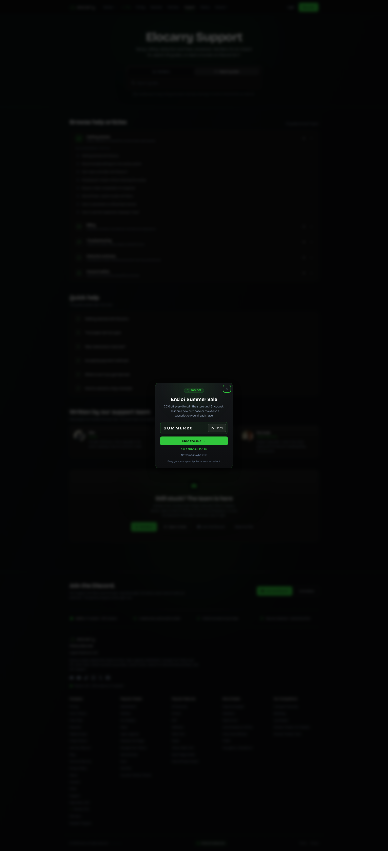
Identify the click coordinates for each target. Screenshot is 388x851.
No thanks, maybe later (194, 455)
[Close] (227, 388)
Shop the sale (191, 441)
